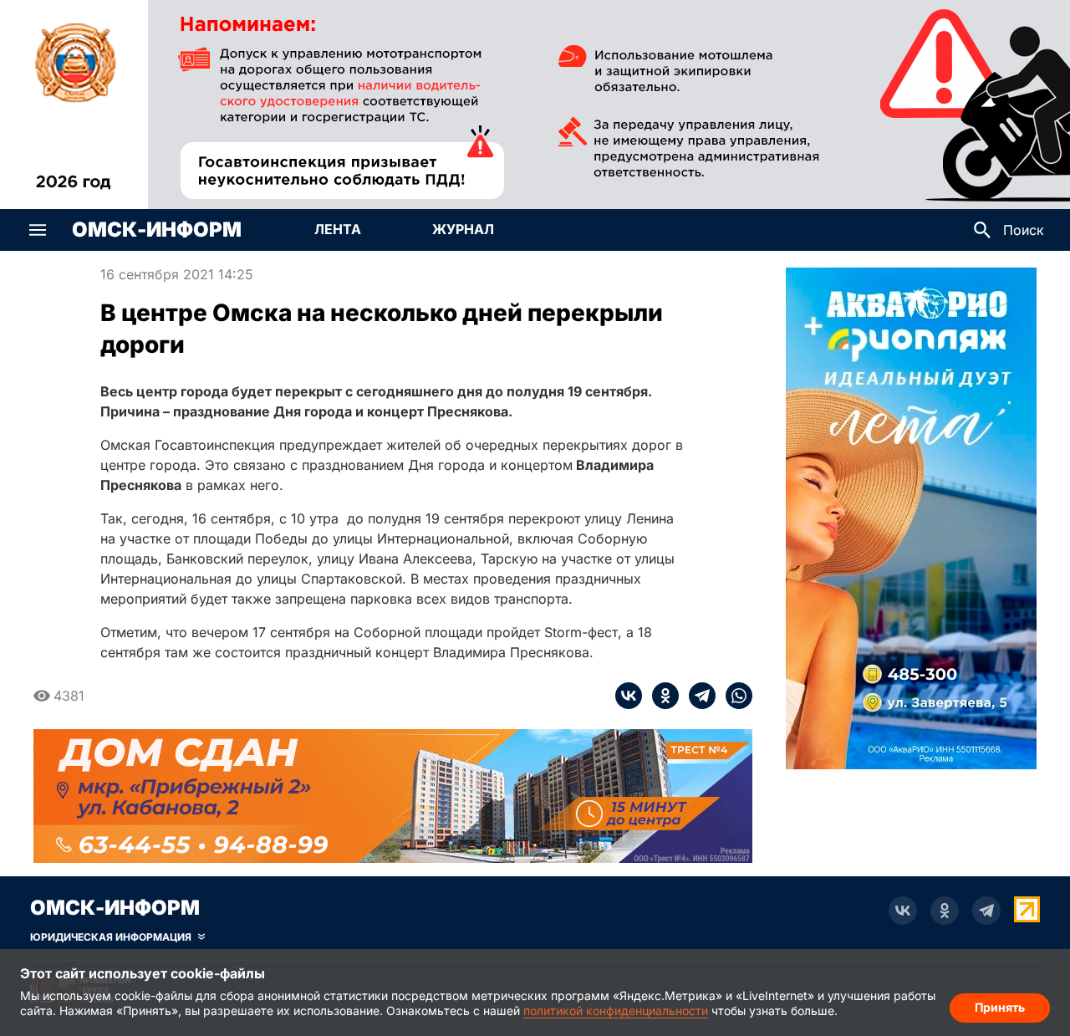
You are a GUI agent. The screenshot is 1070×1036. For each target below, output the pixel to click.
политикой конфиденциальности (615, 1010)
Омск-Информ (157, 230)
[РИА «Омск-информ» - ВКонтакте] (903, 910)
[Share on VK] (628, 695)
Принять (1000, 1007)
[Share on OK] (660, 695)
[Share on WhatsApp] (734, 695)
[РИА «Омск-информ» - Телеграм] (986, 910)
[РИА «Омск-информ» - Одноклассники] (944, 910)
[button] (38, 230)
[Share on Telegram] (697, 695)
